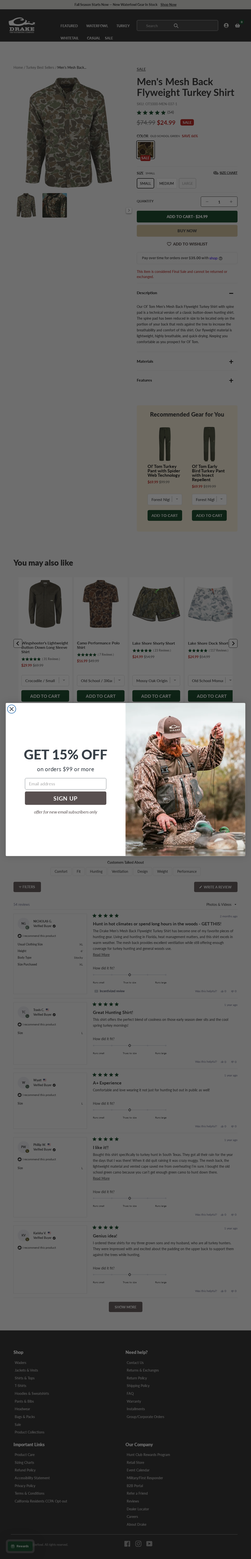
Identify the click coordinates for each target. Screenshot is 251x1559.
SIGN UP (65, 798)
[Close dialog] (11, 709)
